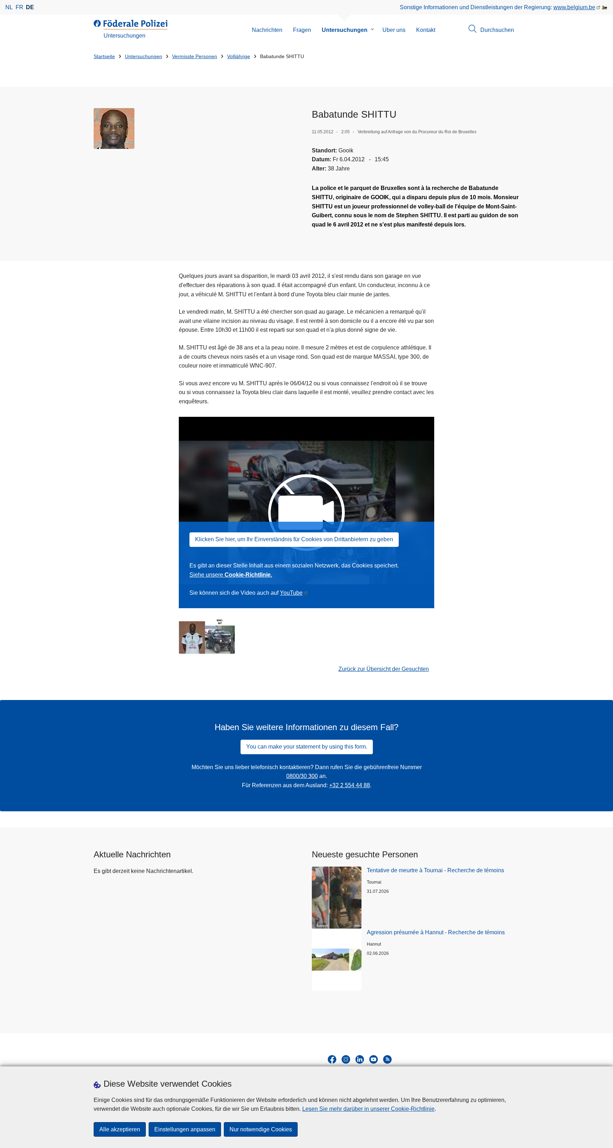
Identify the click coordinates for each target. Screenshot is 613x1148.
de (30, 7)
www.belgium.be (574, 7)
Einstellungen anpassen (184, 1129)
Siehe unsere (230, 575)
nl (9, 7)
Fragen (302, 30)
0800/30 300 (302, 776)
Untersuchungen (345, 30)
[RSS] (387, 1059)
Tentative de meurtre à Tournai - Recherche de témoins (435, 870)
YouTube (291, 593)
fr (19, 7)
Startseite (104, 56)
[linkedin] (359, 1059)
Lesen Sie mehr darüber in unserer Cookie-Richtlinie (368, 1109)
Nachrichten (267, 30)
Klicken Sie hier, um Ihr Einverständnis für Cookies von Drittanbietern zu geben (294, 539)
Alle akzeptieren (119, 1129)
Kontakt (425, 30)
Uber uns (393, 30)
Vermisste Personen (194, 56)
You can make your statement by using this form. (306, 747)
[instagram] (346, 1059)
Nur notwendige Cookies (261, 1129)
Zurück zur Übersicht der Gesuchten (383, 669)
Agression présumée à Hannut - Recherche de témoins (436, 932)
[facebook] (332, 1059)
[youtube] (373, 1059)
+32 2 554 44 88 (349, 785)
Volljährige (238, 56)
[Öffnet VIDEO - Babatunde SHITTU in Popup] (114, 128)
